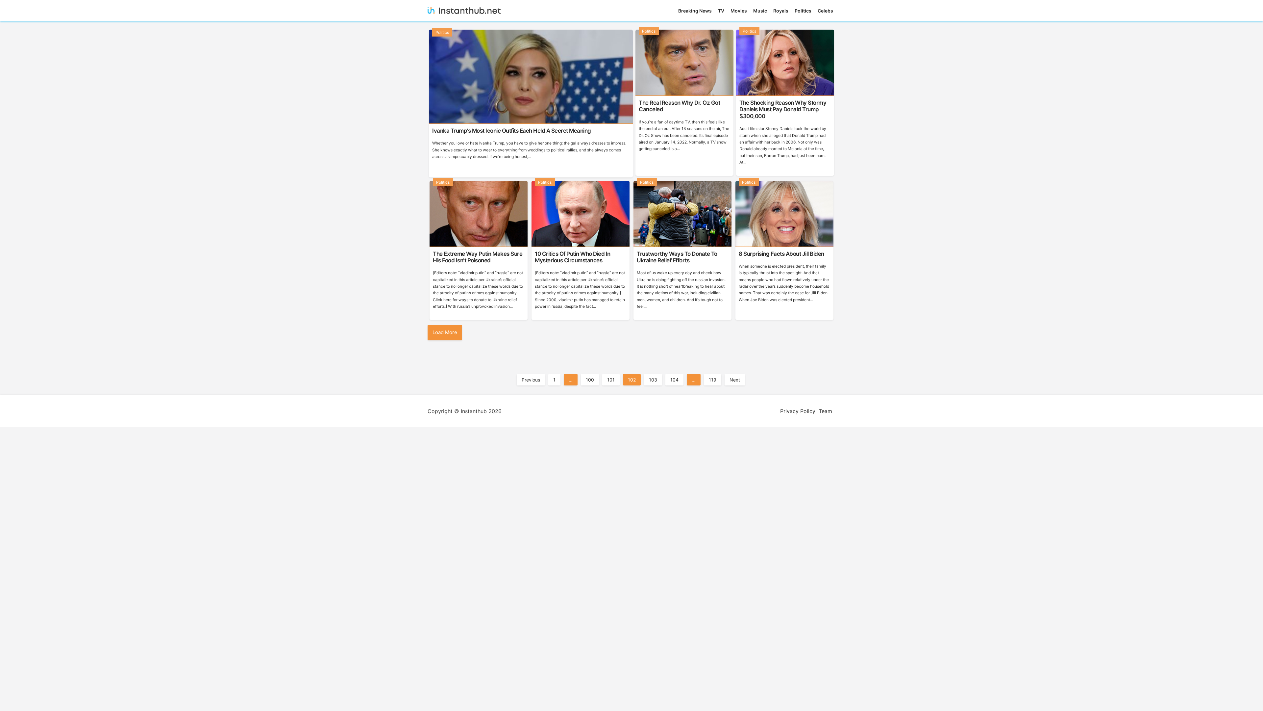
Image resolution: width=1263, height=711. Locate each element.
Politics (803, 10)
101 (611, 379)
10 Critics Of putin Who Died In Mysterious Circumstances (572, 257)
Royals (780, 10)
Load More (445, 332)
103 (653, 379)
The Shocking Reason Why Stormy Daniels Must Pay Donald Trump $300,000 (782, 109)
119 (712, 379)
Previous (531, 379)
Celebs (825, 10)
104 (674, 379)
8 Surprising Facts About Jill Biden (781, 253)
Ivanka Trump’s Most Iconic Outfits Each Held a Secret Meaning (511, 130)
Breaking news (695, 10)
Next (735, 379)
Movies (739, 10)
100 (590, 379)
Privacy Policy (797, 411)
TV (721, 10)
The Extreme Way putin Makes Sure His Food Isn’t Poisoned (477, 257)
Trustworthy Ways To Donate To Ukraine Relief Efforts (677, 257)
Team (825, 411)
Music (760, 10)
